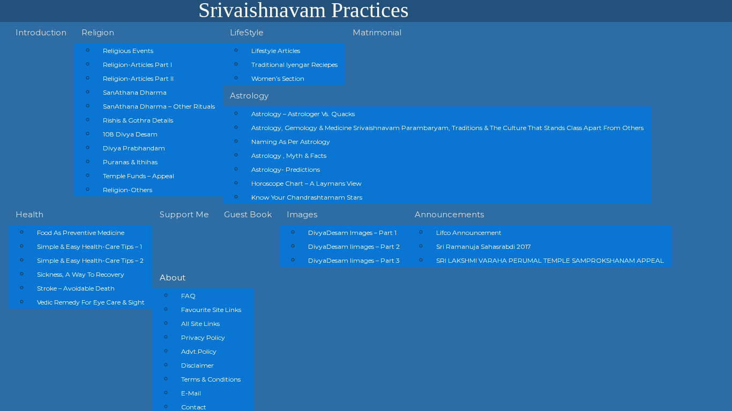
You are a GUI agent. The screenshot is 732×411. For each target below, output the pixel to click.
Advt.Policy (198, 351)
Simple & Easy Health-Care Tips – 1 (89, 246)
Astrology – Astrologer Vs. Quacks (303, 114)
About (172, 277)
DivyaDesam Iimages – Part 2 (354, 246)
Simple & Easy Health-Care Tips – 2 (90, 260)
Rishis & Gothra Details (138, 120)
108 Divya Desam (130, 134)
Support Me (184, 214)
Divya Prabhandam (134, 148)
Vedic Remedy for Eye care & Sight (91, 302)
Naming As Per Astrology (290, 142)
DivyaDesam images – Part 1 (352, 233)
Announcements (449, 214)
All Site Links (200, 323)
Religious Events (128, 51)
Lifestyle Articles (275, 51)
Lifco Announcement (469, 233)
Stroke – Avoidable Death (76, 288)
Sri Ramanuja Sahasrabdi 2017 (483, 246)
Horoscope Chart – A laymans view (306, 183)
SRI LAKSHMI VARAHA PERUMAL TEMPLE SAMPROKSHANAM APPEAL (550, 260)
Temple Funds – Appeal (138, 176)
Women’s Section (277, 78)
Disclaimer (197, 365)
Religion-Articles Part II (138, 78)
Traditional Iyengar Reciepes (294, 64)
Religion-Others (127, 190)
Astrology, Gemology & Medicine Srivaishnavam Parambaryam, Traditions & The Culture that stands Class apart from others (447, 128)
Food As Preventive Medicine (80, 233)
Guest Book (248, 214)
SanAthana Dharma (135, 92)
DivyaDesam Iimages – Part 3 (354, 260)
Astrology (249, 95)
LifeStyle (247, 32)
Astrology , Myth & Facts (288, 155)
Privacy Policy (203, 337)
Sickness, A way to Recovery (80, 274)
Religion (97, 32)
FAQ (188, 296)
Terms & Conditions (211, 379)
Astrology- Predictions (285, 169)
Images (302, 214)
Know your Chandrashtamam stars (306, 197)
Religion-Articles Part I (137, 64)
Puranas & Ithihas (130, 162)
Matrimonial (377, 32)
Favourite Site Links (211, 310)
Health (29, 214)
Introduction (41, 32)
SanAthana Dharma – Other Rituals (159, 106)
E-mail (191, 393)
